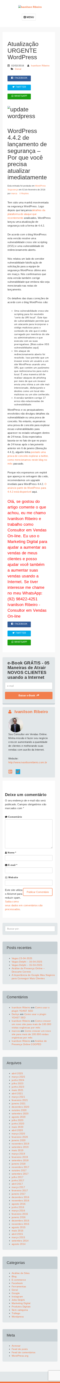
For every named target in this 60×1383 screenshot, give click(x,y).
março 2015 (18, 1237)
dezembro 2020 (20, 1106)
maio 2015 (18, 1230)
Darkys (15, 1014)
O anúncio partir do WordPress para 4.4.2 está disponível (27, 488)
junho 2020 (18, 1123)
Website (13, 877)
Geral (18, 69)
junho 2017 (18, 1180)
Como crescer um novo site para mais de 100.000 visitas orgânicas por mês (31, 1024)
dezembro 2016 (20, 1197)
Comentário (15, 816)
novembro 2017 (20, 1167)
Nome (12, 852)
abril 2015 (17, 1234)
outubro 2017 (19, 1170)
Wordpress (18, 1316)
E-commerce (19, 1279)
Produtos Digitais (21, 1306)
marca (14, 193)
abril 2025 (17, 1073)
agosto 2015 (19, 1227)
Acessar (16, 1345)
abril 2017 (17, 1183)
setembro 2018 (20, 1160)
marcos (16, 1031)
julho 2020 (17, 1120)
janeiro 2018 (19, 1163)
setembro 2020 (20, 1113)
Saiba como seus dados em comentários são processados (24, 905)
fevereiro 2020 (20, 1137)
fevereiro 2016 (20, 1214)
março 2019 (18, 1153)
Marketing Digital (21, 1303)
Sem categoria (20, 1310)
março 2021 (18, 1096)
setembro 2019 (20, 1147)
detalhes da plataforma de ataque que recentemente (26, 214)
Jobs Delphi (18, 1300)
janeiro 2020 (19, 1140)
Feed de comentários (24, 1352)
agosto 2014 (19, 1244)
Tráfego (16, 1313)
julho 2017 (17, 1177)
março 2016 (18, 1210)
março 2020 (18, 1133)
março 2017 (18, 1187)
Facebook (17, 1283)
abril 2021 (17, 1093)
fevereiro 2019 (20, 1157)
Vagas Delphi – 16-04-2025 (27, 961)
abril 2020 (17, 1130)
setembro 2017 (20, 1173)
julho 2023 (17, 1083)
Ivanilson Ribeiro (40, 65)
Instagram (17, 1296)
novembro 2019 (20, 1143)
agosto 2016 (19, 1204)
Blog (14, 1276)
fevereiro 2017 (20, 1190)
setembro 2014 (20, 1240)
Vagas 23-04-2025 (22, 958)
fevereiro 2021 (20, 1100)
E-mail (12, 865)
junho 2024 (18, 1080)
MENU (30, 17)
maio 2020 (18, 1127)
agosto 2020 (19, 1117)
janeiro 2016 (19, 1217)
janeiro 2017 (19, 1193)
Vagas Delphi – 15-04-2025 (27, 965)
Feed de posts (20, 1349)
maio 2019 (18, 1150)
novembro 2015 (20, 1224)
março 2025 (18, 1076)
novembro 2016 (20, 1200)
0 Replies (24, 193)
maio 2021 (18, 1090)
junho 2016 (18, 1207)
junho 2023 (18, 1086)
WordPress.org (20, 1355)
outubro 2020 (19, 1110)
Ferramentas (19, 1286)
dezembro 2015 (20, 1220)
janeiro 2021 (19, 1103)
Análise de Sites (21, 1273)
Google (16, 1293)
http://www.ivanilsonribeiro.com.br (27, 762)
